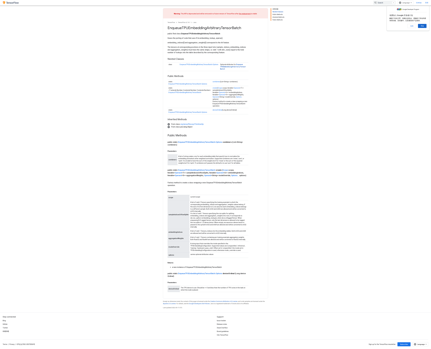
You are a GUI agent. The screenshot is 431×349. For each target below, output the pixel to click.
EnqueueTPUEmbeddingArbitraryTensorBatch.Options (199, 64)
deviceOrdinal (217, 110)
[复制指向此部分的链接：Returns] (175, 262)
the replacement (245, 14)
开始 (422, 26)
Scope (220, 88)
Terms (5, 344)
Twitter (5, 328)
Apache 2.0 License (169, 303)
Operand (237, 88)
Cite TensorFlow (222, 335)
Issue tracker (221, 320)
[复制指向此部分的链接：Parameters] (179, 151)
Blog (4, 320)
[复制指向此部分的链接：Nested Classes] (186, 59)
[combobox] (384, 3)
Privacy (12, 344)
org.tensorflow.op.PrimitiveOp (192, 124)
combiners (216, 82)
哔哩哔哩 (6, 331)
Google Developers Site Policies (199, 303)
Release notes (222, 324)
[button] (186, 124)
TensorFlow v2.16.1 (184, 22)
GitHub (419, 3)
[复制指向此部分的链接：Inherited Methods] (189, 119)
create (215, 88)
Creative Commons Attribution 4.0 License (223, 301)
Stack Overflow (222, 328)
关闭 (411, 26)
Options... (239, 97)
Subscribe (404, 344)
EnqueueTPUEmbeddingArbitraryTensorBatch (233, 66)
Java (194, 22)
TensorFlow (171, 22)
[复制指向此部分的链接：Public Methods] (186, 76)
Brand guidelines (223, 331)
